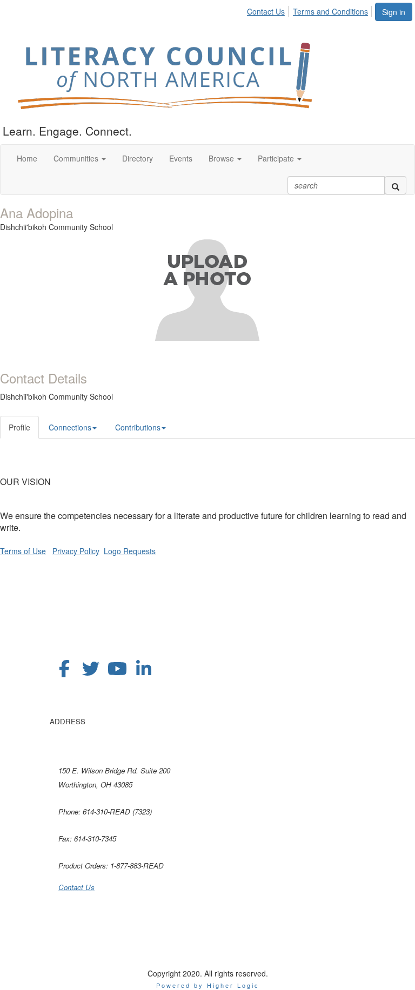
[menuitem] (269, 10)
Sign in (393, 11)
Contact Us (266, 11)
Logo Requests (130, 550)
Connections (70, 427)
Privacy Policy (75, 550)
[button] (79, 158)
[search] (395, 185)
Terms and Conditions (330, 11)
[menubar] (310, 10)
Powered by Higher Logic (207, 985)
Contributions (137, 427)
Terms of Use (23, 550)
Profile (19, 427)
